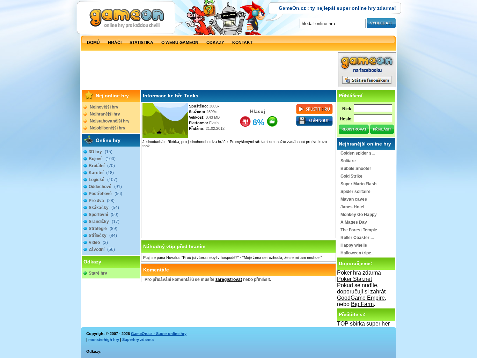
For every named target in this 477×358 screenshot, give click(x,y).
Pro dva (102, 200)
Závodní (102, 249)
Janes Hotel (352, 206)
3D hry (100, 151)
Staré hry (98, 273)
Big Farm (362, 304)
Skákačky (104, 207)
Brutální (102, 165)
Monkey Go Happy (358, 214)
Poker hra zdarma (359, 273)
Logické (103, 179)
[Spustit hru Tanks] (314, 114)
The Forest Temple (358, 230)
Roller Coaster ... (357, 237)
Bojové (102, 158)
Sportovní (103, 214)
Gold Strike (351, 176)
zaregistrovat (228, 279)
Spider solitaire (355, 191)
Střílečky (103, 235)
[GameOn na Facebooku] (367, 85)
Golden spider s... (357, 153)
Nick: (347, 108)
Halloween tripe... (357, 253)
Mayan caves (353, 199)
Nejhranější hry (105, 114)
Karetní (101, 172)
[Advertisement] (209, 71)
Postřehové (105, 193)
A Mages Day (353, 222)
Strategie (103, 228)
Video (98, 242)
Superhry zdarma (138, 339)
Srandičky (104, 221)
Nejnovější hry (104, 107)
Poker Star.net (354, 279)
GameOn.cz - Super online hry (158, 333)
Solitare (348, 160)
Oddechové (105, 186)
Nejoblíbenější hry (107, 128)
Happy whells (353, 245)
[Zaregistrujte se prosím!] (354, 132)
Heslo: (346, 119)
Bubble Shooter (355, 168)
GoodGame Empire (361, 298)
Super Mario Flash (358, 183)
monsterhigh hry (103, 339)
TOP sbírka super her (363, 324)
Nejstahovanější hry (110, 121)
